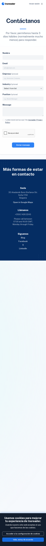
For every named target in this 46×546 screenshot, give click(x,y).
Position (6, 94)
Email (5, 63)
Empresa (7, 74)
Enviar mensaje (23, 145)
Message (7, 105)
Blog (23, 238)
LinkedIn (23, 248)
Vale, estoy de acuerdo (23, 540)
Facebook (23, 241)
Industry (6, 84)
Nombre (6, 53)
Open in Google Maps (23, 202)
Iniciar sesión (34, 4)
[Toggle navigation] (42, 3)
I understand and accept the (23, 121)
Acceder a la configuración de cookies (23, 534)
